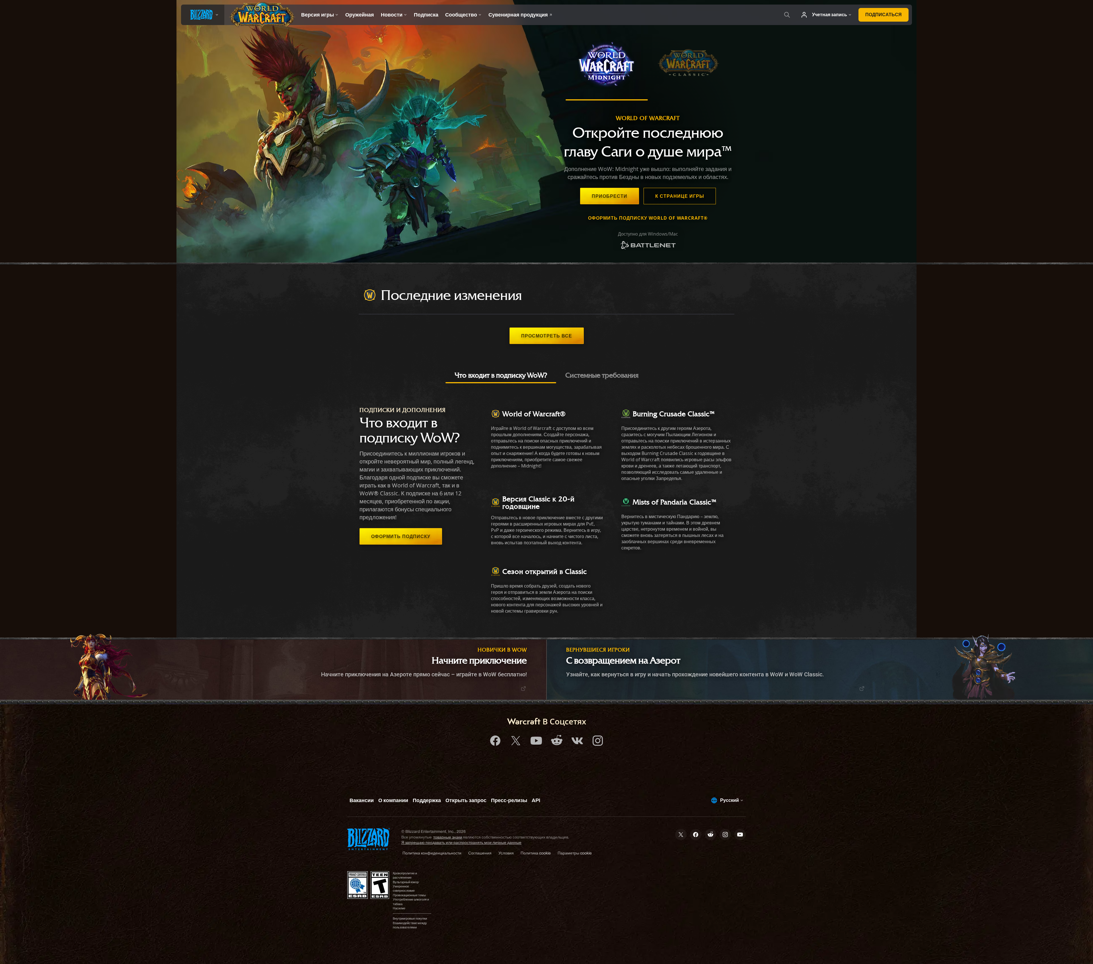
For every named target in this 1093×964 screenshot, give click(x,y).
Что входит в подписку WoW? (501, 375)
